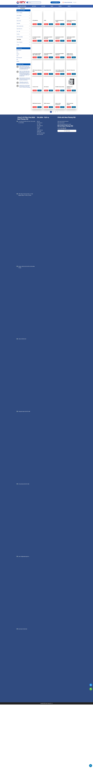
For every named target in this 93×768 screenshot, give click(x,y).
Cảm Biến (18, 18)
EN (75, 2)
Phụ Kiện (18, 34)
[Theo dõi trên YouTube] (65, 509)
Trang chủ (17, 8)
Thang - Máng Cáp (19, 42)
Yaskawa (17, 61)
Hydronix (17, 53)
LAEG (17, 55)
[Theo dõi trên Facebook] (58, 509)
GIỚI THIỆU (34, 6)
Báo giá (35, 87)
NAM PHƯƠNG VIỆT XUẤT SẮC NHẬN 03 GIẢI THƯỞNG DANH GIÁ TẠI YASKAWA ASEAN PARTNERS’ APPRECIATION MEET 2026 (24, 68)
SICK (17, 59)
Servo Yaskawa (19, 15)
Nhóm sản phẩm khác (20, 26)
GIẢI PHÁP (43, 6)
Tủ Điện (18, 44)
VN (73, 2)
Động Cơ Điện (19, 20)
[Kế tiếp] (57, 492)
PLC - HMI (18, 31)
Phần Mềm (18, 23)
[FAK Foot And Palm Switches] (79, 447)
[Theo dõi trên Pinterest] (62, 509)
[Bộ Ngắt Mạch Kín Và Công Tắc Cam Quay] (79, 47)
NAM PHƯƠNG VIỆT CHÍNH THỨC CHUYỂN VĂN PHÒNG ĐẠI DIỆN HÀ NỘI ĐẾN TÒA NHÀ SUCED (24, 79)
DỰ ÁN (52, 6)
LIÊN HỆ (69, 6)
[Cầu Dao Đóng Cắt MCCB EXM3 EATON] (79, 127)
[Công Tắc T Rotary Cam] (79, 287)
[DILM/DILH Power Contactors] (71, 335)
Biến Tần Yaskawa (19, 12)
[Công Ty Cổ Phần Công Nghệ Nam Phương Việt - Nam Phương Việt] (22, 2)
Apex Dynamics (18, 50)
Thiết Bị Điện (19, 39)
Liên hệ (39, 87)
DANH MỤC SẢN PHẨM (22, 6)
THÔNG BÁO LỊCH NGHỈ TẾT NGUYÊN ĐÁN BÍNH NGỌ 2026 (24, 83)
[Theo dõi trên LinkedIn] (63, 509)
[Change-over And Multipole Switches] (79, 207)
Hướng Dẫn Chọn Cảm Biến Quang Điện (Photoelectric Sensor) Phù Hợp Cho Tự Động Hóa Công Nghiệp (24, 86)
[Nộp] (27, 2)
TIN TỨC (60, 6)
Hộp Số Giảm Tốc (19, 28)
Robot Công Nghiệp (20, 36)
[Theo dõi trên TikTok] (60, 509)
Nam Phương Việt (19, 57)
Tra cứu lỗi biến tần (55, 2)
